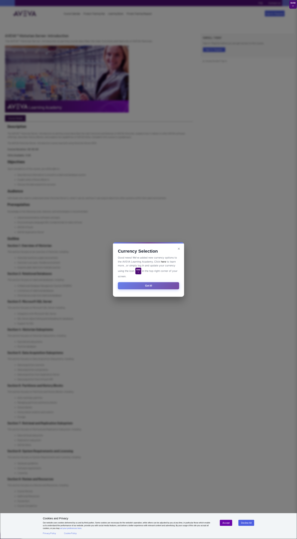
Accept (226, 523)
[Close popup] (179, 249)
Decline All (246, 523)
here (163, 261)
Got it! (148, 285)
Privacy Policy (49, 533)
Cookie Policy (70, 533)
